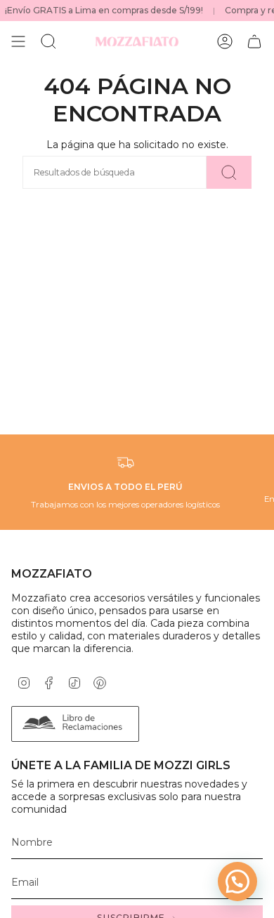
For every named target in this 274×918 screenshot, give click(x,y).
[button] (237, 881)
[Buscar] (229, 172)
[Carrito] (254, 41)
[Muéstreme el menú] (18, 41)
